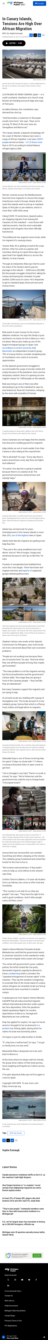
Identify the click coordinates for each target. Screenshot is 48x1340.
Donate (40, 3)
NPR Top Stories (16, 1133)
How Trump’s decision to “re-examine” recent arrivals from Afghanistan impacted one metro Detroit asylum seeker (21, 1188)
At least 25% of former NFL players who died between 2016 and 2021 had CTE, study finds (21, 1199)
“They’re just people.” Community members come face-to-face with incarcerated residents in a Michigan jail (23, 1211)
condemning (14, 973)
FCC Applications (11, 1326)
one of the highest (20, 535)
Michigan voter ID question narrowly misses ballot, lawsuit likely (23, 1233)
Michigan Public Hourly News (15, 1311)
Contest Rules (10, 1316)
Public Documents (11, 1306)
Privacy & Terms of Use (13, 1321)
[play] (3, 1337)
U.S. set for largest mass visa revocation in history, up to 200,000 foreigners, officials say (23, 1222)
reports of (27, 570)
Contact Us (9, 1296)
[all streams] (45, 1337)
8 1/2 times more (34, 142)
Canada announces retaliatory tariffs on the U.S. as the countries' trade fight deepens (23, 1176)
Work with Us (9, 1301)
